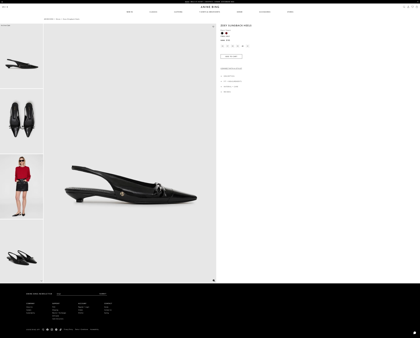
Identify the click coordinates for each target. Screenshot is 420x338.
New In (130, 12)
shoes (58, 19)
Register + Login (83, 307)
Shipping (55, 310)
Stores (290, 12)
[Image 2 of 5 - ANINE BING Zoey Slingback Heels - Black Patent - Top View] (21, 121)
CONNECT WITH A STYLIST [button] (231, 68)
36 (222, 46)
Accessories (264, 12)
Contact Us (108, 310)
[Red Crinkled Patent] (226, 33)
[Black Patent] (222, 33)
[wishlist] (412, 7)
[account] (408, 7)
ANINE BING (49, 19)
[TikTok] (61, 329)
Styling (106, 313)
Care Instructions (57, 319)
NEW (187, 2)
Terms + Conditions (81, 329)
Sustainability (30, 313)
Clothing (178, 12)
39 (238, 46)
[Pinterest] (56, 329)
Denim (239, 12)
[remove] (417, 1)
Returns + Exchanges (59, 313)
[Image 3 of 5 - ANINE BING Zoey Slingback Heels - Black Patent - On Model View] (21, 186)
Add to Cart (231, 56)
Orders (80, 310)
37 (227, 46)
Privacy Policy (68, 329)
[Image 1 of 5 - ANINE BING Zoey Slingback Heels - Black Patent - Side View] (21, 56)
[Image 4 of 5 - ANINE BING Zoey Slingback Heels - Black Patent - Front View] (21, 251)
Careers (28, 310)
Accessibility (94, 329)
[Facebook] (47, 329)
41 (247, 46)
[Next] (41, 281)
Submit (103, 294)
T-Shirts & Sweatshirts (209, 12)
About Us (29, 307)
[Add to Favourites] (213, 27)
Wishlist (80, 313)
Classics (153, 12)
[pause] (2, 2)
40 (243, 46)
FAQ (53, 307)
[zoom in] (213, 280)
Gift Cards (55, 316)
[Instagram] (52, 329)
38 (233, 46)
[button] (130, 153)
